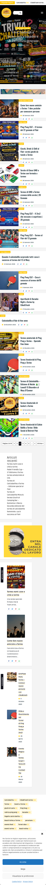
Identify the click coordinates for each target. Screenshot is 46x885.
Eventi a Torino (20, 804)
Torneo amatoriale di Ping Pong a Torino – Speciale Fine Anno (31, 341)
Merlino (36, 52)
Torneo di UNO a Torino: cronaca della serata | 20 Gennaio (30, 195)
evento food (9, 825)
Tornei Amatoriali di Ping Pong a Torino (30, 361)
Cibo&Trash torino (28, 800)
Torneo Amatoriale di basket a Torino (29, 404)
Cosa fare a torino (23, 28)
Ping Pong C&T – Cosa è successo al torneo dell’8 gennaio (30, 280)
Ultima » (40, 444)
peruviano (30, 820)
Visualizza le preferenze (23, 876)
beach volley (24, 829)
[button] (42, 834)
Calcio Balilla (24, 376)
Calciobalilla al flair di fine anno (15, 320)
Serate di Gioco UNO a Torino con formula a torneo (29, 173)
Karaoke (26, 812)
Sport (21, 144)
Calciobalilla (22, 3)
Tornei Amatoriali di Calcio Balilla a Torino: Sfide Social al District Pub (31, 427)
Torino (7, 804)
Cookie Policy (17, 882)
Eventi (21, 165)
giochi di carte (10, 808)
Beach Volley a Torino (13, 820)
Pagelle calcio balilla (13, 816)
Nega (23, 869)
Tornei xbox (23, 825)
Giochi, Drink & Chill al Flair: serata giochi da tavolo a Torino (29, 151)
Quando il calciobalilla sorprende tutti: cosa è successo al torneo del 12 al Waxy (20, 258)
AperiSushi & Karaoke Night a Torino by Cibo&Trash (29, 302)
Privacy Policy (28, 882)
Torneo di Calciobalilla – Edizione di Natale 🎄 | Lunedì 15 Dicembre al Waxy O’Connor (30, 386)
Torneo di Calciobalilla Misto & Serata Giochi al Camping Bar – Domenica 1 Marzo (15, 497)
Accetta (23, 862)
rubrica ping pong (11, 812)
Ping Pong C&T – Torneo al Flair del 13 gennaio (31, 237)
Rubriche (22, 187)
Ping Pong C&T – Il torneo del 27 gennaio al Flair (31, 128)
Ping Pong (22, 122)
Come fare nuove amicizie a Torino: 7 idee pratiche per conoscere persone (31, 108)
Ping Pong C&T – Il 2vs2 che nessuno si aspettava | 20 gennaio (31, 216)
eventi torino (10, 829)
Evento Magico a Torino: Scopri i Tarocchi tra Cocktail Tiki (22, 761)
